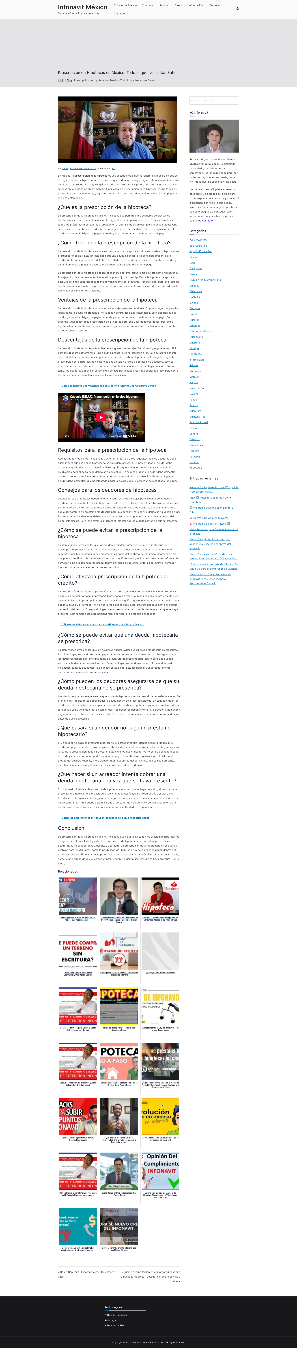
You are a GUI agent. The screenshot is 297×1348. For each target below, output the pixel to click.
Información (196, 5)
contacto (207, 220)
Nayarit (193, 382)
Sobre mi (215, 5)
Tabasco (194, 439)
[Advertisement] (148, 47)
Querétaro (195, 410)
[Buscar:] (214, 100)
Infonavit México (83, 7)
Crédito (193, 314)
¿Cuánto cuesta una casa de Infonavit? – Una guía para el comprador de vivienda (213, 566)
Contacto (119, 13)
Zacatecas (195, 467)
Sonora (193, 433)
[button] (154, 5)
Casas (178, 5)
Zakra (168, 1342)
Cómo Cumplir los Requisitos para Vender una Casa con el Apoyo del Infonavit (210, 544)
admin (65, 168)
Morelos (194, 376)
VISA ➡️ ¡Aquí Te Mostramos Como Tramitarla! (210, 500)
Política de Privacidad (116, 1315)
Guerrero (194, 342)
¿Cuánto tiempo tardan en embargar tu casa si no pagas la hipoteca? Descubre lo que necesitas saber (150, 1276)
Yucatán (194, 462)
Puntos (164, 5)
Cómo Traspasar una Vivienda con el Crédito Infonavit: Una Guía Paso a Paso (213, 556)
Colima (193, 302)
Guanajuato (196, 336)
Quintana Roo (197, 416)
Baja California (198, 245)
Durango (194, 325)
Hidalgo (194, 348)
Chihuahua (195, 291)
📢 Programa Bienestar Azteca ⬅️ (209, 523)
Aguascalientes (198, 239)
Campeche (195, 268)
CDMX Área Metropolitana (205, 279)
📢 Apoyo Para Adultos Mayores (208, 517)
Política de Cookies (114, 1325)
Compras (147, 5)
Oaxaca (193, 393)
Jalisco (193, 365)
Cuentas (194, 319)
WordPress (178, 1342)
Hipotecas (195, 353)
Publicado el (83, 168)
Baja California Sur (200, 251)
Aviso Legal (110, 1320)
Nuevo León (196, 388)
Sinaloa (193, 428)
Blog (114, 168)
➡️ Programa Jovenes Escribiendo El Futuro (211, 510)
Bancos (193, 257)
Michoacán (195, 371)
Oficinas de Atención (126, 5)
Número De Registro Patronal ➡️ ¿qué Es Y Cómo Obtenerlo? (214, 489)
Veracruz (194, 456)
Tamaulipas (196, 445)
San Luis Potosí (198, 422)
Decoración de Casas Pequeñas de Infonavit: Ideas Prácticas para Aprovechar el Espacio (210, 579)
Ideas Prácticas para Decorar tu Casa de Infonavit (213, 531)
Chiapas (194, 285)
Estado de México (200, 331)
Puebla (193, 399)
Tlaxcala (194, 450)
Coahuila (194, 296)
